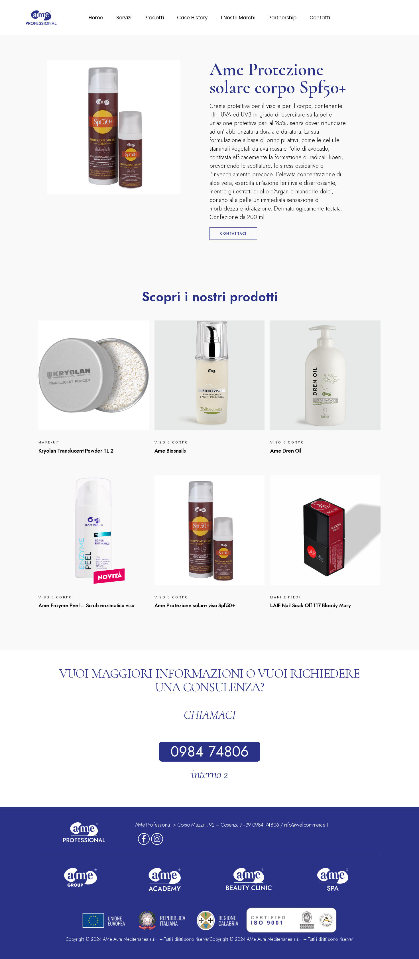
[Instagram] (157, 839)
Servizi (123, 17)
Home (96, 17)
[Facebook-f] (144, 839)
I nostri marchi (238, 17)
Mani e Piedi (285, 597)
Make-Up (48, 442)
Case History (192, 17)
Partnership (282, 17)
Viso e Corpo (171, 442)
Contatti (320, 17)
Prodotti (154, 17)
